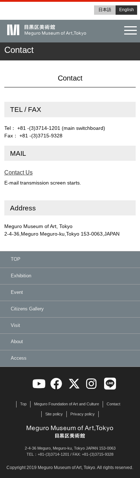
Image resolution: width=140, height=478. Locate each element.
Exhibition (21, 275)
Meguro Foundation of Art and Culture (66, 404)
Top (23, 404)
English (126, 9)
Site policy (54, 414)
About (17, 341)
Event (17, 292)
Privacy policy (82, 414)
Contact (113, 404)
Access (19, 358)
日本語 (104, 9)
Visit (15, 325)
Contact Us (18, 172)
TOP (15, 259)
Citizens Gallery (27, 308)
